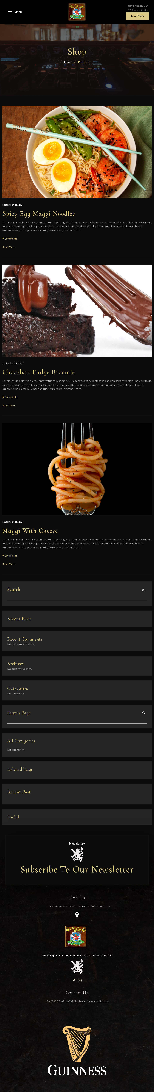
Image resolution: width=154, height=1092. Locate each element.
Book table (137, 16)
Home (68, 62)
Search (13, 589)
